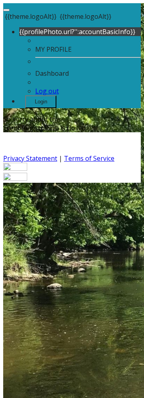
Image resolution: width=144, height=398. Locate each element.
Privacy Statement (30, 158)
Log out (47, 91)
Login (41, 102)
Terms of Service (89, 158)
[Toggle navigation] (6, 10)
